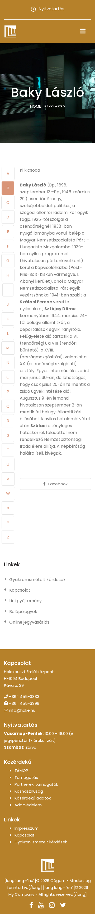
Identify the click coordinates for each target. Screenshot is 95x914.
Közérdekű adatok (33, 798)
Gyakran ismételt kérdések (37, 580)
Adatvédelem (28, 805)
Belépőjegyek (23, 612)
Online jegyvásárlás (29, 622)
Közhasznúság (29, 791)
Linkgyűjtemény (25, 601)
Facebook (58, 484)
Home (35, 106)
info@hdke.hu (22, 710)
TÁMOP (21, 770)
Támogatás (26, 777)
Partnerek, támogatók (36, 784)
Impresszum (27, 828)
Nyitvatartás (51, 9)
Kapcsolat (19, 590)
